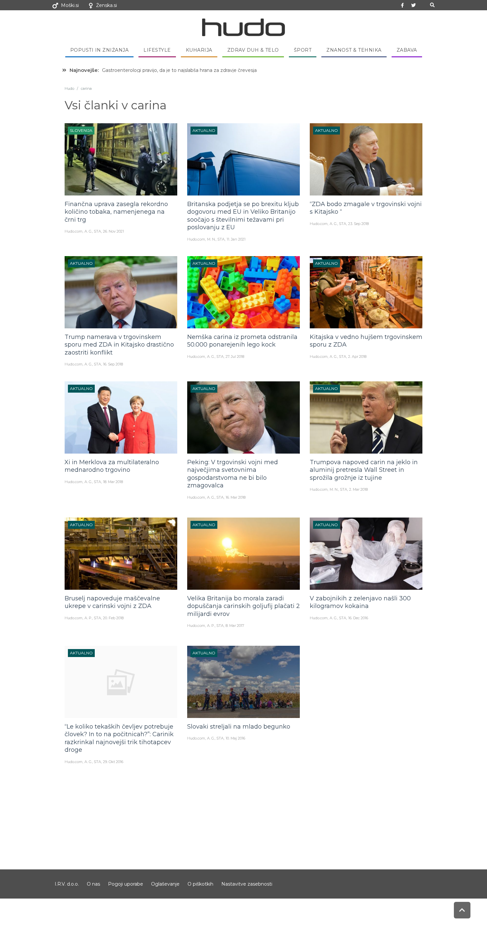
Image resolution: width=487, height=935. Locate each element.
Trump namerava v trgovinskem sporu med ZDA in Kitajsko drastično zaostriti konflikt (119, 344)
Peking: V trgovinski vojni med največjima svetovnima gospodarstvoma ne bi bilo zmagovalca (232, 474)
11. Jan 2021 (236, 239)
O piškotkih (200, 884)
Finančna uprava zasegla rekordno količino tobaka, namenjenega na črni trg (116, 211)
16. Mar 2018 (235, 497)
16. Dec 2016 (358, 618)
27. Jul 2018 (235, 356)
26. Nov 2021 (113, 231)
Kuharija (199, 50)
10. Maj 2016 (235, 738)
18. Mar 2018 (113, 481)
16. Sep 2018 (113, 364)
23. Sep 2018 (358, 223)
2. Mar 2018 (358, 489)
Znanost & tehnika (354, 50)
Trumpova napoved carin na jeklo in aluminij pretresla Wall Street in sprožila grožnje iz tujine (364, 470)
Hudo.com (73, 231)
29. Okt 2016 (113, 761)
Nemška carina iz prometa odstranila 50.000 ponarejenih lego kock (242, 340)
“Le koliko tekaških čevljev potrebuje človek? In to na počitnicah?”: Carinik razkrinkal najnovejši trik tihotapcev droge (119, 738)
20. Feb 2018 (113, 618)
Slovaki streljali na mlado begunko (238, 726)
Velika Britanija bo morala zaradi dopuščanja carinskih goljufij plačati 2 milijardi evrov (243, 606)
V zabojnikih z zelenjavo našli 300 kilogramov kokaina (360, 602)
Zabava (407, 50)
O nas (93, 884)
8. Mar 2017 (235, 625)
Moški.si (70, 5)
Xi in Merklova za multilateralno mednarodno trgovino (112, 466)
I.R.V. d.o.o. (67, 884)
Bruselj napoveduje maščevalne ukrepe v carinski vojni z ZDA (112, 602)
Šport (303, 50)
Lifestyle (157, 50)
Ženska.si (106, 5)
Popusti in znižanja (99, 50)
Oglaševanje (165, 884)
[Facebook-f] (402, 5)
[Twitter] (413, 5)
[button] (432, 5)
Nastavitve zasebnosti (246, 884)
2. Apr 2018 (357, 356)
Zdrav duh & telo (253, 50)
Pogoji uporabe (125, 884)
